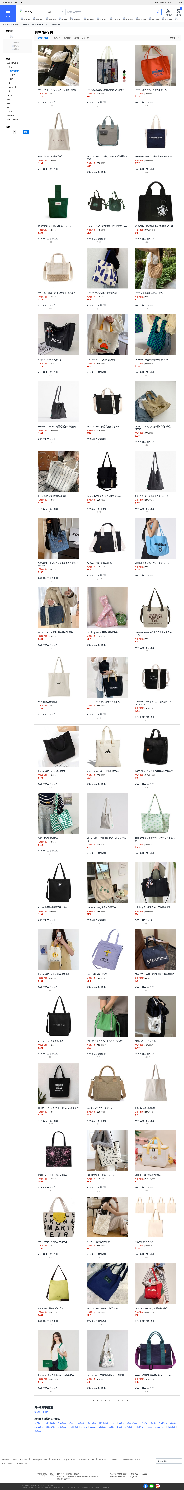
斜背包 (12, 79)
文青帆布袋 (62, 1427)
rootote (84, 1427)
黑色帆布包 (62, 1423)
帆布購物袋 (103, 1423)
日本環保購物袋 (49, 1423)
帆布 (71, 1423)
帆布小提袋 (92, 1423)
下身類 (9, 95)
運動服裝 (10, 115)
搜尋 (26, 132)
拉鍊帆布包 (80, 1423)
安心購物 (102, 1459)
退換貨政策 (56, 1459)
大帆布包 (37, 1431)
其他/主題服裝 (12, 119)
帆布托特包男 (132, 1423)
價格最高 (67, 38)
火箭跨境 (16, 24)
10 (127, 1400)
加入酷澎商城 (7, 1463)
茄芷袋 (37, 1423)
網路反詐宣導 (22, 1463)
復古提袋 (128, 1427)
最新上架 (85, 38)
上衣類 (9, 111)
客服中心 (171, 2)
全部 (49, 12)
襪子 (10, 91)
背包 (47, 24)
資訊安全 (113, 1459)
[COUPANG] (45, 1475)
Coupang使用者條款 (39, 1459)
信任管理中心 (69, 1459)
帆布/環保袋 (57, 24)
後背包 (12, 75)
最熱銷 (76, 38)
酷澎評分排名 (43, 38)
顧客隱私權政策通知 (86, 1459)
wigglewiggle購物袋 (98, 1427)
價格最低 (57, 38)
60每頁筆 (171, 38)
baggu (149, 1427)
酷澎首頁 (6, 24)
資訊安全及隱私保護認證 (130, 1459)
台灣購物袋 (73, 1427)
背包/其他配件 (37, 24)
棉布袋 (173, 1423)
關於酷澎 (5, 1459)
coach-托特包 (160, 1427)
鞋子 (9, 107)
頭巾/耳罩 (12, 87)
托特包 (113, 1423)
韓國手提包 (38, 1427)
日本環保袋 (139, 1427)
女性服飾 (25, 24)
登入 (156, 2)
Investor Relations (20, 1459)
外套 (9, 103)
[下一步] (132, 1400)
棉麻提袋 (171, 1427)
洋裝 (9, 99)
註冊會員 (163, 2)
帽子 (10, 83)
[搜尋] (158, 11)
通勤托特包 (50, 1427)
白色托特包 (163, 1423)
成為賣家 (179, 2)
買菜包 (111, 1427)
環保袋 (119, 1427)
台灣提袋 (144, 1423)
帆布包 (153, 1423)
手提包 (121, 1423)
